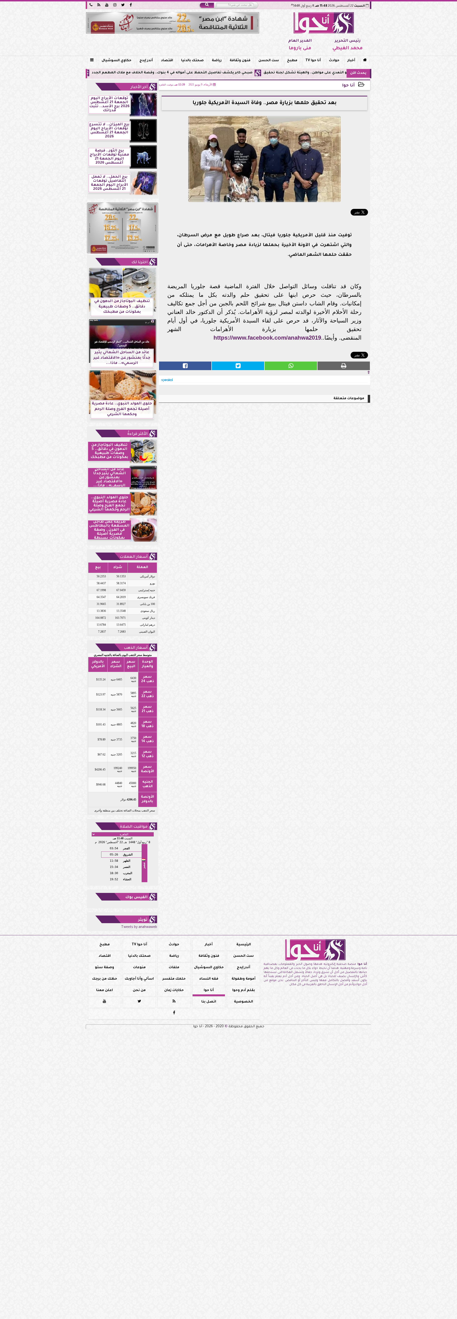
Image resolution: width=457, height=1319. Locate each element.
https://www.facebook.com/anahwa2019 (267, 337)
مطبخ (292, 61)
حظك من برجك (104, 979)
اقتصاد (167, 61)
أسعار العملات (134, 557)
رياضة (217, 61)
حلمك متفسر (174, 979)
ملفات (174, 968)
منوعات (139, 968)
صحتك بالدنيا (192, 61)
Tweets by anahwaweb (139, 927)
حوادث (334, 61)
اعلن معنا (104, 990)
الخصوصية (243, 1002)
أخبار (351, 61)
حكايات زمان (174, 990)
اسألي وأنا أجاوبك (139, 979)
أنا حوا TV (313, 61)
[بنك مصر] (172, 23)
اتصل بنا (208, 1002)
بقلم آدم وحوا (243, 990)
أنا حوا (348, 86)
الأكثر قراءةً (137, 434)
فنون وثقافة (240, 61)
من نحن (139, 990)
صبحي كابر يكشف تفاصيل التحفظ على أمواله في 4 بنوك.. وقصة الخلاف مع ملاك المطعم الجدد (228, 73)
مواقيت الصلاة (134, 827)
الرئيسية (243, 945)
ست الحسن (268, 61)
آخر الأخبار (139, 87)
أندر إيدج (146, 61)
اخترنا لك (139, 262)
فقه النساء (208, 979)
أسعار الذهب (136, 648)
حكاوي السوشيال (116, 61)
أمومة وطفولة (243, 979)
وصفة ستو (104, 968)
